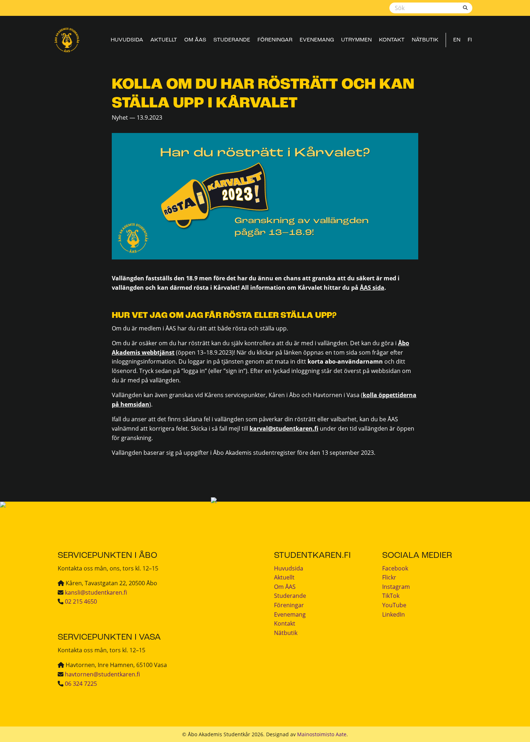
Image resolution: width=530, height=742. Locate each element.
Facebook (395, 568)
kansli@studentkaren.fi (96, 592)
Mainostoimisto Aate (321, 734)
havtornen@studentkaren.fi (102, 674)
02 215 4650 (81, 601)
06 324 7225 (81, 684)
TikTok (390, 596)
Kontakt (392, 40)
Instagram (396, 587)
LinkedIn (393, 614)
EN (456, 40)
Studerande (231, 40)
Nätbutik (425, 40)
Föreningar (274, 40)
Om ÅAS (195, 40)
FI (470, 40)
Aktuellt (163, 40)
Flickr (389, 577)
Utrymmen (356, 40)
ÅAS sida (372, 288)
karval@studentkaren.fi (283, 428)
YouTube (394, 605)
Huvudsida (127, 40)
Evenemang (317, 40)
